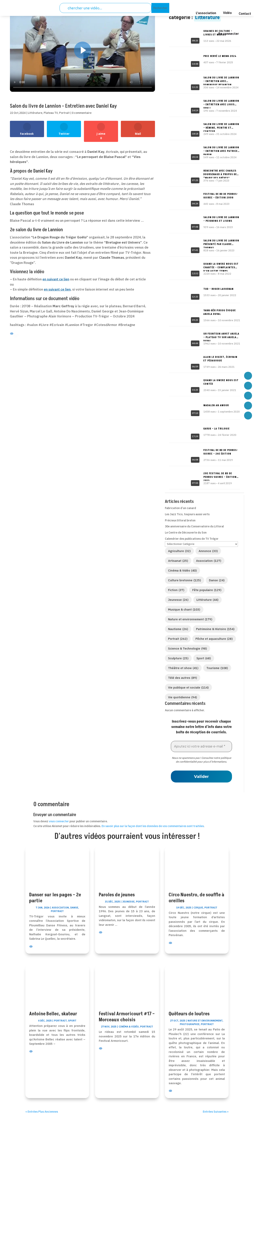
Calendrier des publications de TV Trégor (191, 538)
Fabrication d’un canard (180, 508)
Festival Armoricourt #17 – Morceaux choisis (127, 1016)
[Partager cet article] (22, 97)
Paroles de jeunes (117, 894)
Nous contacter (110, 1186)
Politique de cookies (195, 1191)
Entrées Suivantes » (216, 1111)
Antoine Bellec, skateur (53, 1013)
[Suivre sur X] (36, 1200)
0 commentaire (81, 113)
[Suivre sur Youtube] (56, 1200)
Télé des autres (182, 678)
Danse (217, 580)
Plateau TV (51, 113)
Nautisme (178, 629)
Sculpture (178, 658)
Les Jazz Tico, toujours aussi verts (187, 514)
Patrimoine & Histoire (215, 629)
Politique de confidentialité (200, 1175)
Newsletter (107, 1206)
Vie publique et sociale (188, 687)
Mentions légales (192, 1180)
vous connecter (59, 821)
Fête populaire (206, 590)
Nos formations (110, 1196)
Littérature (35, 113)
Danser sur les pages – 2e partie (55, 897)
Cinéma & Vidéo (182, 570)
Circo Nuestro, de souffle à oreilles (196, 897)
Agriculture (179, 551)
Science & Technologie (187, 648)
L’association (108, 1175)
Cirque (198, 907)
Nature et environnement (190, 619)
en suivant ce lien (55, 279)
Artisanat (178, 561)
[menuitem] (186, 9)
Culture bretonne (184, 580)
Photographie (189, 1024)
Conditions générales (196, 1186)
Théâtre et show (183, 668)
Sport (203, 658)
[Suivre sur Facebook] (27, 1200)
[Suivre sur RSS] (46, 1200)
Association (208, 561)
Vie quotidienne (182, 697)
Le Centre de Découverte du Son (186, 532)
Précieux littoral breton (180, 520)
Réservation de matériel (117, 1191)
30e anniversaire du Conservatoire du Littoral (194, 526)
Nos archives (108, 1201)
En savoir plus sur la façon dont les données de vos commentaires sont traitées (153, 826)
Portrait (64, 113)
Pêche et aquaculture (214, 639)
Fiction (176, 590)
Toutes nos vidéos (112, 1180)
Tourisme (217, 668)
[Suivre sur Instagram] (66, 1200)
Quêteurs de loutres (189, 1013)
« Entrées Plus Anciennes (41, 1111)
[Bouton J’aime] (13, 97)
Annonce (208, 551)
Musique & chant (184, 609)
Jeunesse (178, 600)
